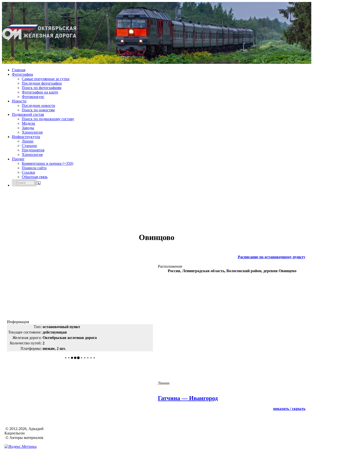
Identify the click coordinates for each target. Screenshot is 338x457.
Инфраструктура (26, 137)
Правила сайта (34, 168)
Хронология (32, 132)
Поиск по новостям (38, 110)
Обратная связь (35, 177)
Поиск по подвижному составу (48, 119)
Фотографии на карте (40, 92)
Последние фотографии (42, 83)
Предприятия (33, 150)
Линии (27, 141)
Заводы (28, 128)
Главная (18, 70)
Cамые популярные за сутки (46, 79)
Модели (28, 123)
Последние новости (38, 105)
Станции (29, 146)
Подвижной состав (28, 114)
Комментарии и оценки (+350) (47, 163)
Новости (19, 101)
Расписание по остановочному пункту (271, 257)
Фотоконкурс (33, 97)
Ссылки (28, 172)
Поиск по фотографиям (41, 88)
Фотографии (22, 74)
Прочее (18, 159)
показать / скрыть (289, 409)
